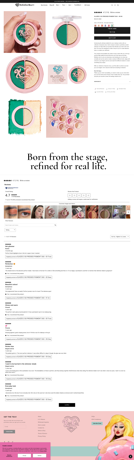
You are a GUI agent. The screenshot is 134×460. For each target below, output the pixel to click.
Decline (39, 455)
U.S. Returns (41, 419)
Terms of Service (42, 433)
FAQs (93, 416)
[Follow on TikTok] (12, 442)
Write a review (115, 12)
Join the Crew (97, 423)
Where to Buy (41, 430)
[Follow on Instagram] (8, 442)
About (39, 416)
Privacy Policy (43, 451)
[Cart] (118, 5)
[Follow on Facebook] (4, 442)
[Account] (115, 5)
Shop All (52, 5)
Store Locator (41, 425)
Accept (24, 455)
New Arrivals (44, 5)
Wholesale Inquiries (43, 422)
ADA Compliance (96, 419)
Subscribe (9, 431)
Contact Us (41, 427)
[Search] (112, 5)
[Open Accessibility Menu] (130, 456)
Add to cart (112, 38)
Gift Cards (87, 5)
